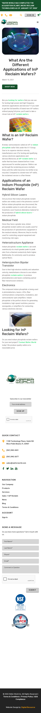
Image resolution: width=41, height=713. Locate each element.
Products (6, 488)
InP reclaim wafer (26, 159)
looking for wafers (16, 100)
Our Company (7, 484)
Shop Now (10, 87)
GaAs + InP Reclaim (10, 496)
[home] (9, 22)
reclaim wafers (22, 114)
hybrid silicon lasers (24, 213)
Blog (4, 503)
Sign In (30, 15)
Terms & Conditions (10, 507)
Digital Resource (28, 707)
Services (6, 492)
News (4, 500)
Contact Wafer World (27, 342)
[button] (38, 22)
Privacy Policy (27, 697)
